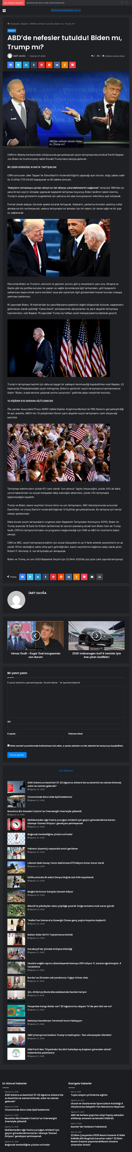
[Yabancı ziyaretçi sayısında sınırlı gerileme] (16, 853)
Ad (9, 721)
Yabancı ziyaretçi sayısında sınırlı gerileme (53, 848)
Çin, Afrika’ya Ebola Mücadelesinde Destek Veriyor (57, 992)
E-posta (12, 733)
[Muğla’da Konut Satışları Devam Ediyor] (16, 896)
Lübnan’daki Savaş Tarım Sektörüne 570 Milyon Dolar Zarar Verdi (66, 863)
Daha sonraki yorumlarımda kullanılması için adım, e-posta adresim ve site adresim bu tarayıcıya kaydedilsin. (66, 745)
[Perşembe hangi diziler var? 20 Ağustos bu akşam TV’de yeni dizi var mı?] (16, 1011)
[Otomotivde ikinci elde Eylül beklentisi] (16, 801)
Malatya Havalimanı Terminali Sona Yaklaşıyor (55, 1020)
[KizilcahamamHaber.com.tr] (66, 10)
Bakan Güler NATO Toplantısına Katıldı (50, 934)
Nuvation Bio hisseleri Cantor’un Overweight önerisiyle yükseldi (58, 2)
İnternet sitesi (75, 733)
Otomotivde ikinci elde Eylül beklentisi (50, 797)
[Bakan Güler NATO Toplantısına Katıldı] (16, 939)
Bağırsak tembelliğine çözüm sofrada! (50, 834)
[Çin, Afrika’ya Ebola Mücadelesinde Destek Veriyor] (16, 996)
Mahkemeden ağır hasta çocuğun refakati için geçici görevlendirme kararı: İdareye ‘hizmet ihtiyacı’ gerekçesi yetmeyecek (72, 821)
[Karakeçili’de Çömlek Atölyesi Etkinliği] (16, 953)
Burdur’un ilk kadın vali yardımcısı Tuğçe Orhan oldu (58, 977)
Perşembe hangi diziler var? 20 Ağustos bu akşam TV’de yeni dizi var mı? (70, 1006)
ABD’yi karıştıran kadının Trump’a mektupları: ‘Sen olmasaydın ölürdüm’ (70, 1035)
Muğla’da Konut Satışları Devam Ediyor (50, 891)
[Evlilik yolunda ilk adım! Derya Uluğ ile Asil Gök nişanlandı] (16, 882)
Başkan (24, 23)
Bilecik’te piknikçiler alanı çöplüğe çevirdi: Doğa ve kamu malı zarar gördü (71, 906)
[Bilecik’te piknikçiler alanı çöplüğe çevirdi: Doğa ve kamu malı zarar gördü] (16, 910)
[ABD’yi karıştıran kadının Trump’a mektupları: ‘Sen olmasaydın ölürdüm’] (16, 1039)
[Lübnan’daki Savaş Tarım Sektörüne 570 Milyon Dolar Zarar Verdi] (16, 867)
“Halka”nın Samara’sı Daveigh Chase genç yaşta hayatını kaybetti (67, 920)
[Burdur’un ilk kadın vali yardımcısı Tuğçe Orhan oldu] (16, 982)
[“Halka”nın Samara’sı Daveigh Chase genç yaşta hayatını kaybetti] (16, 925)
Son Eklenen (66, 770)
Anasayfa (14, 23)
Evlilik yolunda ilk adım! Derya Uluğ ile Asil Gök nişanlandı (61, 877)
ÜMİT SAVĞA (19, 56)
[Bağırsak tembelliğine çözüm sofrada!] (16, 839)
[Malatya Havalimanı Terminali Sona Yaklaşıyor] (16, 1025)
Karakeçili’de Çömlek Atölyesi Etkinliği (50, 949)
